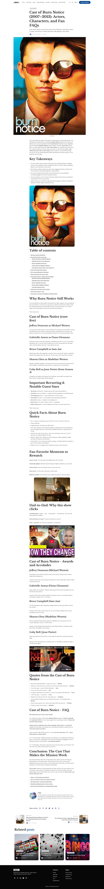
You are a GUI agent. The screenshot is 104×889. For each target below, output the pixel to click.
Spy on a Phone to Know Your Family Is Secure (43, 779)
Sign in (76, 2)
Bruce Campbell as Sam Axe (39, 263)
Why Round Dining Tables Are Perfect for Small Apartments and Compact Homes (37, 819)
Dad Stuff (55, 874)
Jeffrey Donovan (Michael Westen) (41, 278)
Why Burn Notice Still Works (38, 255)
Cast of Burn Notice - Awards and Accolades (42, 276)
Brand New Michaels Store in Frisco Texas (42, 784)
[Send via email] (56, 808)
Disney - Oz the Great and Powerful (40, 777)
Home (23, 2)
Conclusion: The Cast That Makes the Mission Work (44, 293)
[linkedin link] (20, 878)
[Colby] (30, 34)
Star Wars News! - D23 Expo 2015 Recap (41, 781)
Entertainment (56, 880)
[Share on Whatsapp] (49, 808)
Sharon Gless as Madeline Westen (41, 265)
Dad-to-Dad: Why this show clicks (39, 274)
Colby (33, 34)
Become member (85, 2)
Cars (54, 878)
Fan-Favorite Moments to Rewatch (40, 272)
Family (54, 872)
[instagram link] (23, 878)
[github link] (26, 878)
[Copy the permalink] (59, 808)
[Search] (69, 2)
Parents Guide (54, 2)
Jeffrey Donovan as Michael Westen (41, 259)
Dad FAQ (48, 2)
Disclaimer (67, 876)
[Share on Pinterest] (46, 808)
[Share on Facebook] (43, 808)
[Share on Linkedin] (52, 808)
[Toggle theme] (72, 2)
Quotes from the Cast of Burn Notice (40, 289)
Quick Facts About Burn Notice (39, 270)
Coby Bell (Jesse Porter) (38, 287)
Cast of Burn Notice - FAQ (37, 291)
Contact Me (28, 2)
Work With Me (62, 2)
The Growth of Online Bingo (76, 855)
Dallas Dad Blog (40, 2)
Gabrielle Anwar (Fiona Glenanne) (40, 280)
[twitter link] (14, 878)
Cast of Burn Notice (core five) (39, 257)
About (34, 2)
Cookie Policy (68, 874)
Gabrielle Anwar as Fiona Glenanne (41, 261)
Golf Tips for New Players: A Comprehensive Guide (44, 786)
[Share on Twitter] (40, 808)
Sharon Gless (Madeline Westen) (40, 285)
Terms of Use (68, 878)
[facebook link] (17, 878)
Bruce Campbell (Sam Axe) (39, 282)
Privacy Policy (68, 872)
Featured (55, 876)
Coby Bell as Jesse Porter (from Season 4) (43, 267)
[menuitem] (23, 2)
